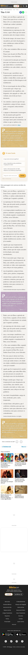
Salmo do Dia (20, 607)
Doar (16, 6)
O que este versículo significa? (11, 159)
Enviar (22, 175)
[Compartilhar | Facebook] (20, 12)
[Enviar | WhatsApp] (23, 12)
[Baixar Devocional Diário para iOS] (21, 634)
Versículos (7, 601)
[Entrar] (21, 6)
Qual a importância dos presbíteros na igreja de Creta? (12, 163)
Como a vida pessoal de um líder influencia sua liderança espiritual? (12, 169)
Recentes (20, 616)
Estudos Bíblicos (7, 604)
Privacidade (7, 621)
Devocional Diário (20, 610)
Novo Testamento (20, 613)
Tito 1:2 (23, 446)
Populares (7, 616)
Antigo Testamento (7, 613)
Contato (21, 618)
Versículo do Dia (7, 607)
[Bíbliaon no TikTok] (11, 641)
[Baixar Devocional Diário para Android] (7, 634)
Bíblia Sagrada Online (6, 6)
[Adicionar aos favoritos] (26, 12)
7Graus (10, 646)
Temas (7, 618)
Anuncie (14, 624)
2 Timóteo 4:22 (6, 446)
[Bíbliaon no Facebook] (22, 641)
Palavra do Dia (7, 610)
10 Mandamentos (20, 601)
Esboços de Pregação (20, 604)
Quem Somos (20, 621)
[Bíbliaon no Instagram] (17, 641)
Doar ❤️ (9, 594)
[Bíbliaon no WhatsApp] (6, 641)
